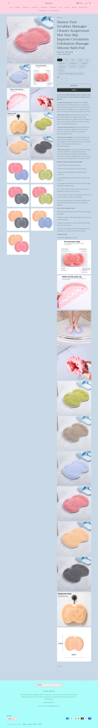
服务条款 (35, 724)
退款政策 (24, 724)
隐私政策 (30, 724)
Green (66, 60)
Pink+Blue (82, 66)
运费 (69, 54)
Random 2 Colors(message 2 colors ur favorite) (71, 73)
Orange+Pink (84, 63)
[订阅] (61, 685)
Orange (80, 60)
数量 (58, 77)
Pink (60, 60)
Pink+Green (73, 66)
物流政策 (40, 724)
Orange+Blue (62, 63)
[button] (8, 3)
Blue (73, 60)
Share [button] (60, 666)
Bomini (12, 724)
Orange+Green (73, 63)
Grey (87, 60)
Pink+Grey (61, 70)
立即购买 (73, 90)
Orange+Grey (62, 66)
